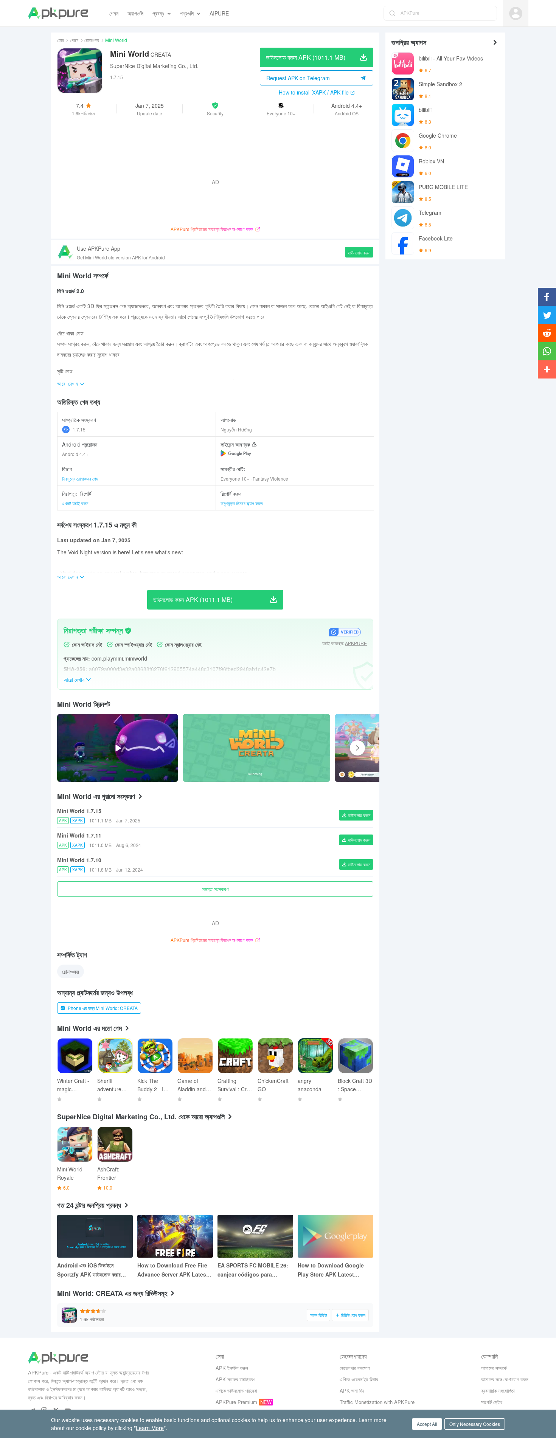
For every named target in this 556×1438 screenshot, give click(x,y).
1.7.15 (79, 429)
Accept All (427, 1424)
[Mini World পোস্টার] (256, 748)
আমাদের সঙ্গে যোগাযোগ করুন (504, 1379)
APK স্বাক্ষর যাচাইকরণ (235, 1379)
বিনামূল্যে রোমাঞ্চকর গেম (80, 478)
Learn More (150, 1428)
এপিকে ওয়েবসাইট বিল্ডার (359, 1379)
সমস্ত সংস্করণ (215, 889)
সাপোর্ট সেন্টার (491, 1401)
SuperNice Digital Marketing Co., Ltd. (154, 66)
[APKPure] (58, 13)
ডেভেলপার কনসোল (355, 1367)
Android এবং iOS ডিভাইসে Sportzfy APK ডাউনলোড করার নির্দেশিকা (89, 1270)
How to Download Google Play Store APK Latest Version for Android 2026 (331, 1270)
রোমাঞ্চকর (91, 40)
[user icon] (515, 13)
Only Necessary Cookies (474, 1424)
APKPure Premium (236, 1401)
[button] (215, 109)
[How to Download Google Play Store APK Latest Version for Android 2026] (335, 1236)
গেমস (74, 40)
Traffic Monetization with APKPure (377, 1401)
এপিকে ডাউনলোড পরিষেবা (236, 1390)
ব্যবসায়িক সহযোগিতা (498, 1390)
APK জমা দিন (352, 1390)
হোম (60, 40)
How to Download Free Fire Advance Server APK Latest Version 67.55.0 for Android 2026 (172, 1270)
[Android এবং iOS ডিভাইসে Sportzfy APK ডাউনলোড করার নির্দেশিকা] (95, 1236)
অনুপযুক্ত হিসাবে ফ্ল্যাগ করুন (241, 503)
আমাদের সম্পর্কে (493, 1367)
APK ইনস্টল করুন (232, 1367)
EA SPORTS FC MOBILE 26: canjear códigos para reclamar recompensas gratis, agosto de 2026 (252, 1270)
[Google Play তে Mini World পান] (236, 453)
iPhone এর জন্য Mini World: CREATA (102, 1008)
